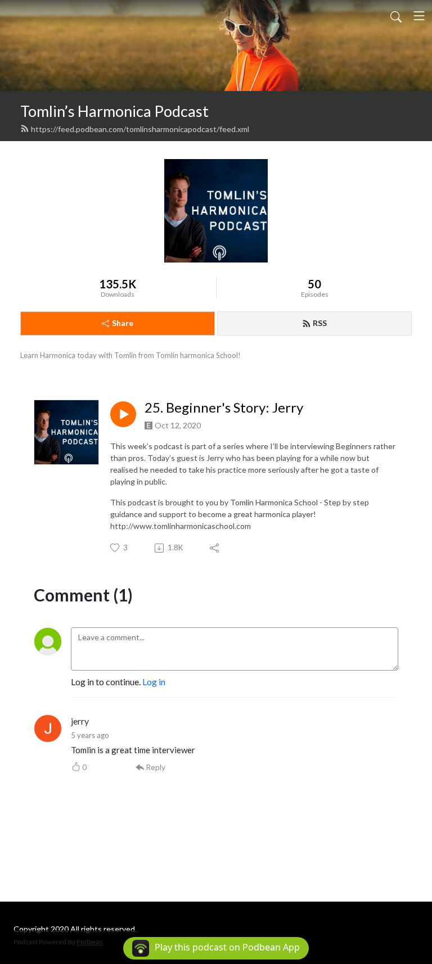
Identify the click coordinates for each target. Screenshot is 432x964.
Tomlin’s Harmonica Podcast (114, 111)
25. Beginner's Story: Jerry (224, 407)
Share (122, 323)
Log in (153, 681)
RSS (320, 323)
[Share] (215, 548)
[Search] (396, 15)
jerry (80, 721)
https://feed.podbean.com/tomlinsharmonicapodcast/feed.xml (140, 129)
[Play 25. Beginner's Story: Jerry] (123, 414)
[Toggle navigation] (419, 15)
